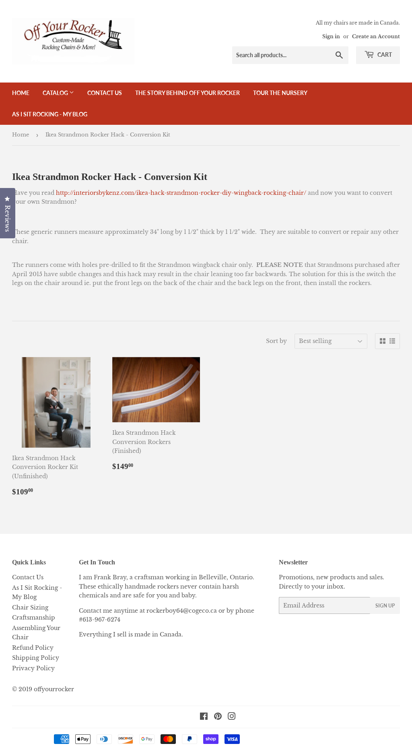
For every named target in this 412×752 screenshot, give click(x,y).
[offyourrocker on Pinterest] (218, 717)
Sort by (276, 341)
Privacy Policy (33, 668)
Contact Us (104, 92)
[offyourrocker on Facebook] (204, 717)
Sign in (331, 36)
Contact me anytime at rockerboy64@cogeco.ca (148, 610)
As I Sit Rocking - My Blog (49, 114)
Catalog (56, 92)
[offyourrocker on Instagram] (232, 717)
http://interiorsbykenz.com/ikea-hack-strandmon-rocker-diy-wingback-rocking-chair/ (181, 192)
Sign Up (385, 606)
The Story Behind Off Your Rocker (187, 92)
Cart (384, 54)
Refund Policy (33, 647)
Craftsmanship (33, 617)
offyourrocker (54, 689)
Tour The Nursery (280, 92)
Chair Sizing (30, 607)
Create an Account (376, 36)
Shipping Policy (35, 657)
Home (20, 92)
